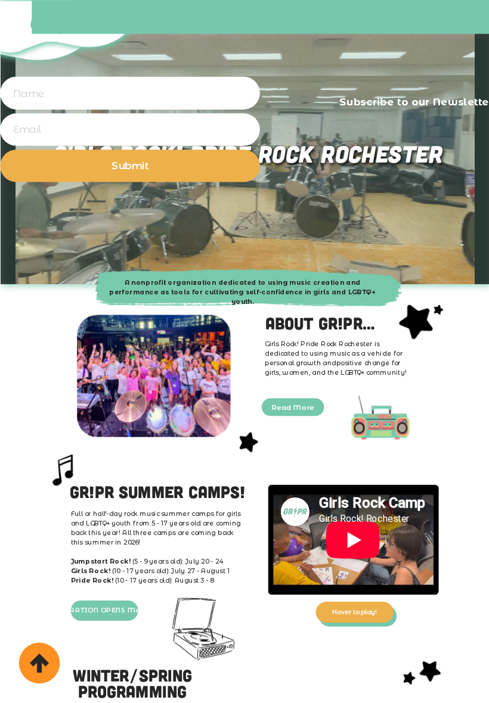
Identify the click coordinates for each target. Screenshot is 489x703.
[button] (130, 166)
